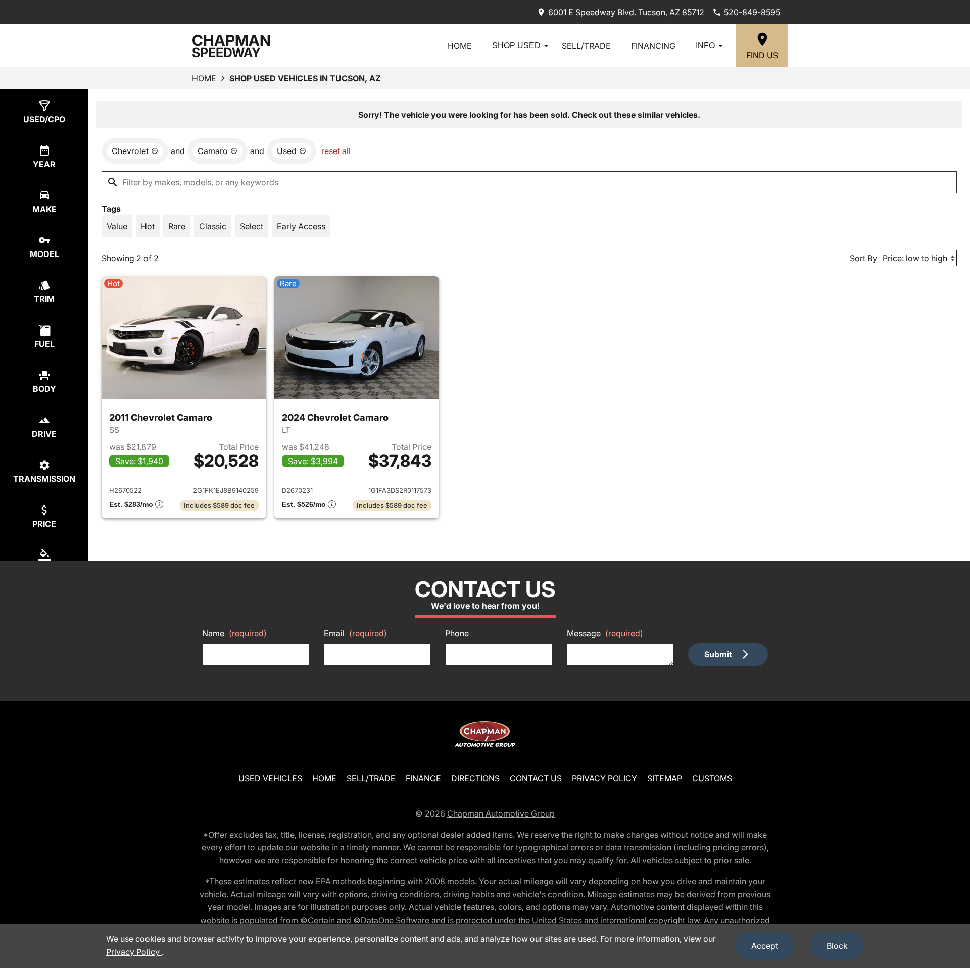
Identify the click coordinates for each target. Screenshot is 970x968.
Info (705, 45)
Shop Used (516, 45)
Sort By (863, 258)
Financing (653, 46)
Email (355, 633)
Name (234, 633)
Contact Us (536, 778)
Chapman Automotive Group (501, 813)
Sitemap (664, 778)
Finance (423, 778)
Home (460, 46)
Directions (475, 778)
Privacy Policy (604, 778)
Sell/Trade (586, 46)
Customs (712, 778)
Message (605, 633)
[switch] (117, 226)
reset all (336, 151)
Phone (457, 633)
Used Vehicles (270, 778)
